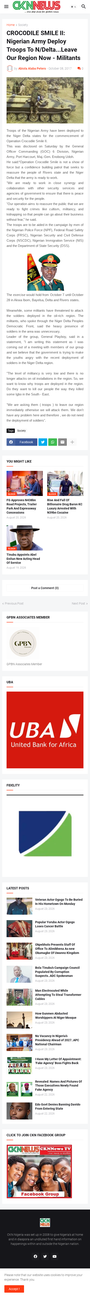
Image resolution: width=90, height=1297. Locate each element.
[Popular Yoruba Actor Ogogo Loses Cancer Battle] (19, 928)
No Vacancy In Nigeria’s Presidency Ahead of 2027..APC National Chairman (57, 1040)
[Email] (62, 442)
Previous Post (14, 603)
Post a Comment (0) (45, 588)
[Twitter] (42, 442)
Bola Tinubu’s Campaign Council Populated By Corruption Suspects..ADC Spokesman (57, 972)
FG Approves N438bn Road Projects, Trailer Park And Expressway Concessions (22, 506)
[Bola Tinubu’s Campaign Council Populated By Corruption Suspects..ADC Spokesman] (19, 974)
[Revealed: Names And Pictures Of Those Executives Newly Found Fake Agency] (19, 1088)
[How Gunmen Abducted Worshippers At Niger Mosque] (19, 1020)
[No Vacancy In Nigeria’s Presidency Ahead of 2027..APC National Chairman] (19, 1042)
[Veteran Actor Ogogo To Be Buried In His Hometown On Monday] (19, 906)
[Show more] (72, 442)
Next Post (78, 603)
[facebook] (35, 1256)
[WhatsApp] (52, 442)
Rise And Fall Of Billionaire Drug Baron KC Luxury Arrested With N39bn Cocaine (64, 506)
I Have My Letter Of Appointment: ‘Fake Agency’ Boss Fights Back (58, 1061)
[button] (6, 6)
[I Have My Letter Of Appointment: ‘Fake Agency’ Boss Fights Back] (19, 1065)
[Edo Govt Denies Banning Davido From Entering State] (19, 1110)
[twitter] (45, 1256)
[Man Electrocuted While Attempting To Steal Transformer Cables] (19, 997)
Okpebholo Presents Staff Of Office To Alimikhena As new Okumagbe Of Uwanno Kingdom (57, 949)
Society (23, 25)
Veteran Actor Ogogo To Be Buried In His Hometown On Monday (59, 902)
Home (11, 25)
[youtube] (54, 1256)
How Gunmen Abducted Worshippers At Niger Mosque (55, 1015)
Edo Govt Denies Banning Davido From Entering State (57, 1106)
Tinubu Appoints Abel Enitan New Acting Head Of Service (23, 559)
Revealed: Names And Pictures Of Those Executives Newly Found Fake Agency (58, 1086)
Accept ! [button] (14, 1289)
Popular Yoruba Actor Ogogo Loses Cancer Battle (55, 924)
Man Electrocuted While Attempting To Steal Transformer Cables (58, 995)
